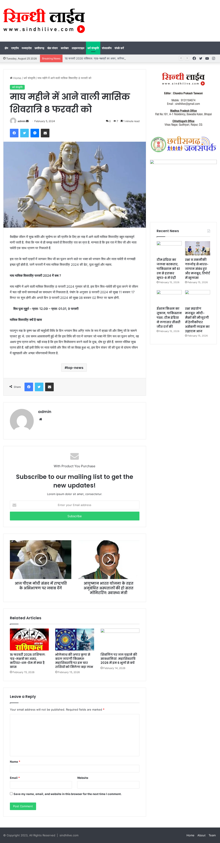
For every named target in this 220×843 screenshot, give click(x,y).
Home (16, 78)
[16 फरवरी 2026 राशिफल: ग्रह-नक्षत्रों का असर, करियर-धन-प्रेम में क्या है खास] (29, 639)
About (201, 835)
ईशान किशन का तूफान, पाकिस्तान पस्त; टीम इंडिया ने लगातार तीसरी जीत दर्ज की (169, 317)
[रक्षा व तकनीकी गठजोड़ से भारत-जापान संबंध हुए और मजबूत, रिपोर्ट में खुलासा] (197, 248)
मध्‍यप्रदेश (27, 48)
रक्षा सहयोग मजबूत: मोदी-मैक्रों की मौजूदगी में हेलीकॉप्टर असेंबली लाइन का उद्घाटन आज (197, 319)
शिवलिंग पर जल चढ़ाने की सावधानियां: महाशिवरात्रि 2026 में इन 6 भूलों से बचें (119, 658)
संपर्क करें (119, 48)
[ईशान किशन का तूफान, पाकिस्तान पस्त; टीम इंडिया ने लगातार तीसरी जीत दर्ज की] (169, 297)
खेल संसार (52, 48)
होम (6, 48)
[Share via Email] (45, 133)
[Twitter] (24, 133)
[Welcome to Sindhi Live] (44, 21)
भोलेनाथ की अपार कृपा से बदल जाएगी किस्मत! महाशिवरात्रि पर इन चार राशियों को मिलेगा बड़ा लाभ (74, 660)
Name (15, 761)
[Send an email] (27, 121)
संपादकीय (107, 48)
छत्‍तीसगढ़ (39, 48)
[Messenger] (35, 133)
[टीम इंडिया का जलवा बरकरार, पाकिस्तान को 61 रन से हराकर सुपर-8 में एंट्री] (169, 248)
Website (82, 777)
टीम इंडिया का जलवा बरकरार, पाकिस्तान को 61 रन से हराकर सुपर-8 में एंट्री (168, 269)
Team (212, 835)
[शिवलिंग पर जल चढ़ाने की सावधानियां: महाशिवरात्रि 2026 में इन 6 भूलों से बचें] (120, 639)
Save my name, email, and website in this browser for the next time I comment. (68, 794)
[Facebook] (14, 133)
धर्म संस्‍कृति (93, 48)
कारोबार (65, 48)
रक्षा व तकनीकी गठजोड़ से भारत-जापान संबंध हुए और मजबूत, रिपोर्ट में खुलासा (197, 269)
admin (21, 121)
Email (15, 777)
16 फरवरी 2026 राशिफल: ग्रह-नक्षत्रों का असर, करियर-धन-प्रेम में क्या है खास (106, 58)
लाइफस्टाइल (78, 48)
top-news (75, 367)
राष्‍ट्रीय (15, 48)
